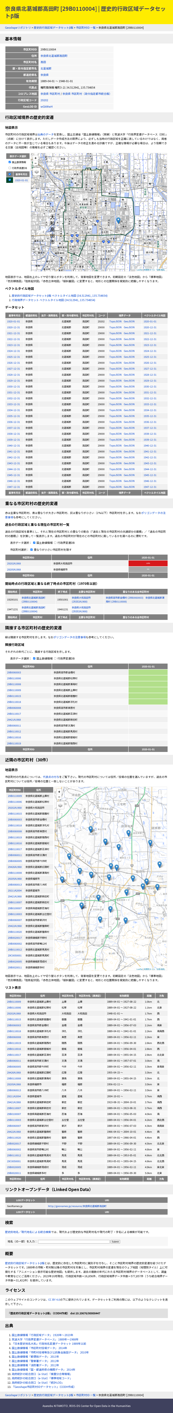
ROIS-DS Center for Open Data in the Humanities (100, 1406)
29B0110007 (14, 1108)
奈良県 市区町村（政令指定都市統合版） (87, 94)
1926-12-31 (13, 362)
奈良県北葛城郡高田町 (54, 56)
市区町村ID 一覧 (86, 27)
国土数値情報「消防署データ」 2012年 (35, 1365)
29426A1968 (14, 1072)
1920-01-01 (13, 321)
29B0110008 (14, 684)
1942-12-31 (13, 457)
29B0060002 (14, 1149)
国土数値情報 (18, 162)
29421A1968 (14, 719)
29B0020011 (14, 1173)
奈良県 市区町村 (50, 94)
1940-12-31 (13, 445)
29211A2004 (14, 1096)
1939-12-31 (13, 439)
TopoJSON (115, 321)
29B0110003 (14, 1120)
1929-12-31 (13, 380)
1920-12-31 (13, 327)
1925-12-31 (13, 356)
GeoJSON (129, 321)
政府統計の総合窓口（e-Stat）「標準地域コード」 (42, 1378)
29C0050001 (14, 1161)
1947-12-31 (13, 486)
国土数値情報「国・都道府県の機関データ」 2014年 (43, 1369)
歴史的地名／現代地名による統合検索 (28, 1232)
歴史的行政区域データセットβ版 (53, 27)
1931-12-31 (13, 392)
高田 (43, 62)
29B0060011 (14, 725)
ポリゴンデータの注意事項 (69, 637)
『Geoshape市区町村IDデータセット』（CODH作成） (44, 1387)
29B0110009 (14, 690)
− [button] (35, 162)
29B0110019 (14, 743)
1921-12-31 (13, 333)
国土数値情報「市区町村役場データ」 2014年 (39, 1348)
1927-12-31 (13, 368)
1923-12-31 (13, 345)
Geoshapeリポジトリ (18, 27)
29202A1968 (14, 563)
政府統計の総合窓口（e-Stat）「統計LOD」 (38, 1382)
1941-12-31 (13, 451)
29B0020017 (14, 1143)
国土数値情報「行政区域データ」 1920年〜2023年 (42, 1335)
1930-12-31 (13, 386)
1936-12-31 (13, 422)
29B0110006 (14, 678)
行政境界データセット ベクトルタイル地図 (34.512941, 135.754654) (53, 300)
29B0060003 (14, 672)
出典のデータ (46, 134)
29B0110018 (14, 702)
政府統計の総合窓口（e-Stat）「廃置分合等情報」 (42, 1374)
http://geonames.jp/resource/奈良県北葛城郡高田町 (77, 1206)
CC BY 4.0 (54, 1299)
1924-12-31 (13, 351)
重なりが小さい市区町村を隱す (52, 550)
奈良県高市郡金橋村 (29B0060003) (124, 597)
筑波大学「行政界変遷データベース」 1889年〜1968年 (45, 1339)
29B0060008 (14, 707)
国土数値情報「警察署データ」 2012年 (35, 1361)
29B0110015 (14, 696)
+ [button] (35, 157)
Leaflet (140, 269)
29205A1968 (14, 569)
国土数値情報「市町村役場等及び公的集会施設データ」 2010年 (50, 1352)
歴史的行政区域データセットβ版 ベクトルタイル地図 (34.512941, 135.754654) (60, 295)
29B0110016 (14, 737)
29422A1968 (14, 1131)
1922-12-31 (13, 339)
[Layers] (36, 171)
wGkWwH (47, 106)
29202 (44, 100)
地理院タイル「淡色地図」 (155, 269)
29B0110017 (14, 713)
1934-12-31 (13, 410)
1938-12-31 (13, 433)
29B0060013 (14, 1090)
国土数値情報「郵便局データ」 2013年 (35, 1356)
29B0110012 (14, 731)
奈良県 (45, 75)
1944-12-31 (13, 469)
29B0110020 (14, 1137)
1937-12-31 (13, 427)
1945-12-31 (13, 475)
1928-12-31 (13, 374)
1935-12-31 (13, 416)
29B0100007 (14, 1114)
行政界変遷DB (19, 168)
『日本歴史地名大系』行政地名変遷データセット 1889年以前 (49, 1343)
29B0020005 (14, 1167)
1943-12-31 (13, 463)
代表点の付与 (51, 777)
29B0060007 (14, 1125)
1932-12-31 (13, 398)
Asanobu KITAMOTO (55, 1406)
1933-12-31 (13, 404)
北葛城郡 (46, 68)
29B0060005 (14, 1066)
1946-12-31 (13, 481)
